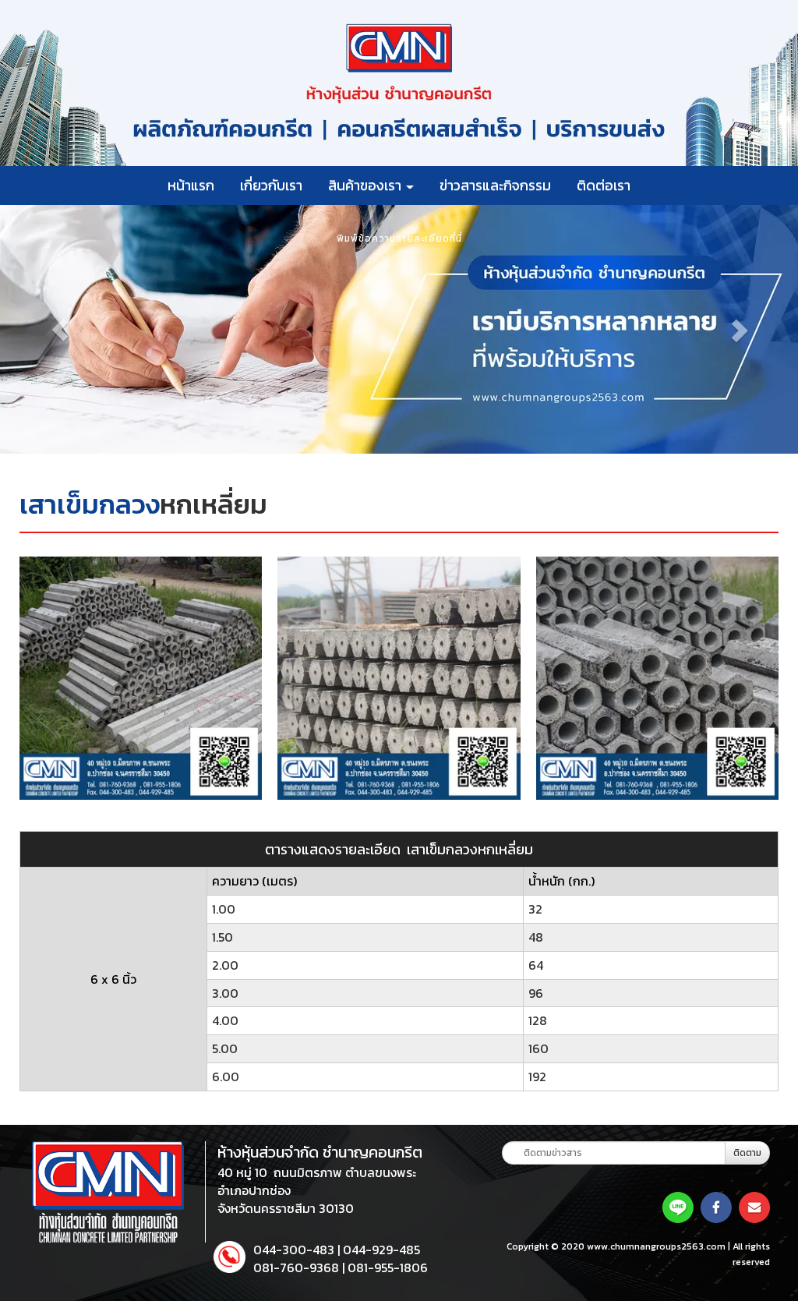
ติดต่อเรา (603, 185)
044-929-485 (381, 1249)
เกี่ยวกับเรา (271, 185)
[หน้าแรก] (108, 1191)
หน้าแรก (191, 185)
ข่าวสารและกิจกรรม (495, 185)
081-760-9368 (296, 1267)
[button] (60, 329)
